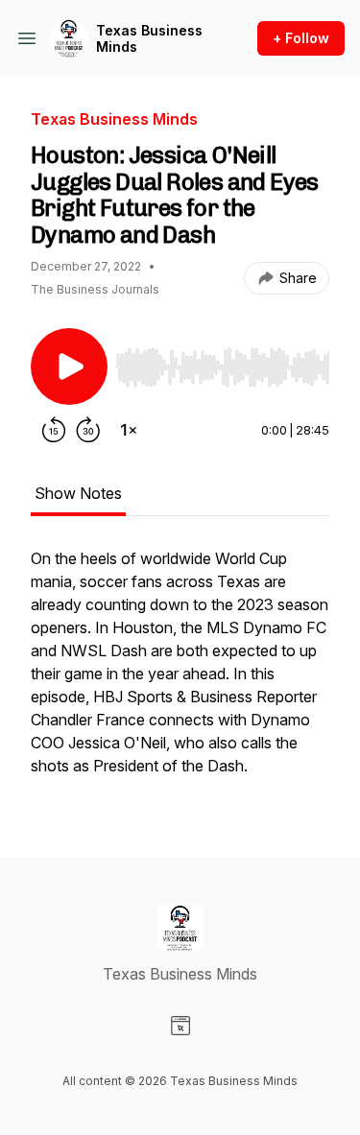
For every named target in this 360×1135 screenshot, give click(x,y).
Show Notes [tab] (78, 493)
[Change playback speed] (128, 429)
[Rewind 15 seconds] (53, 429)
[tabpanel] (180, 671)
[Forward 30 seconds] (88, 429)
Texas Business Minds (149, 39)
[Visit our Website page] (180, 1025)
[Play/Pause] (69, 366)
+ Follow (301, 38)
